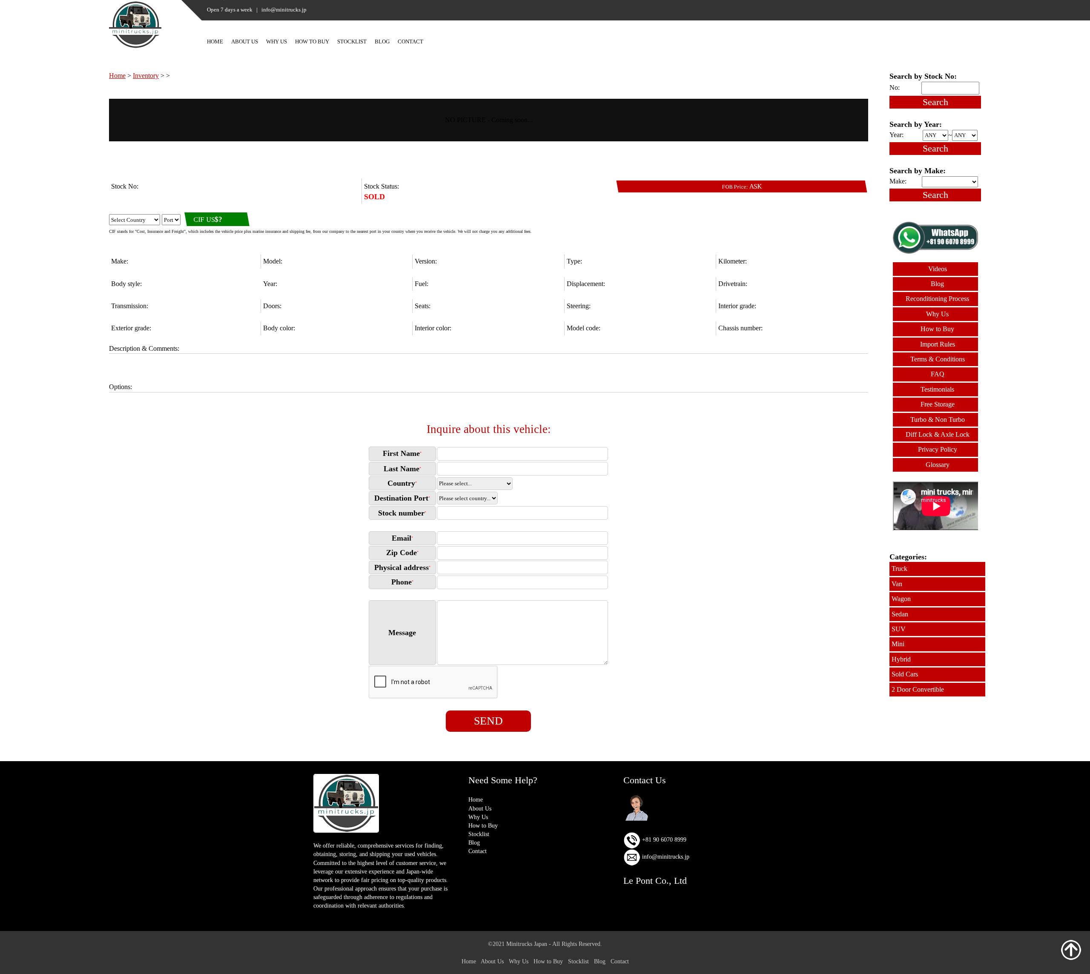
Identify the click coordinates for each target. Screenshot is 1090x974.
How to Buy (937, 328)
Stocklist (478, 834)
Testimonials (937, 389)
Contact (477, 851)
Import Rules (937, 344)
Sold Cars (905, 674)
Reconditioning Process (937, 298)
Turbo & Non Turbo (937, 419)
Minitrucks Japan (526, 943)
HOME (215, 42)
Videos (937, 268)
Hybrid (901, 659)
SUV (899, 629)
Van (897, 583)
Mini (898, 643)
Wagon (901, 598)
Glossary (937, 464)
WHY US (276, 42)
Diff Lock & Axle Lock (938, 434)
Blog (937, 283)
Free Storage (938, 404)
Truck (899, 568)
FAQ (937, 374)
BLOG (382, 42)
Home (117, 75)
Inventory (146, 75)
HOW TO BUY (312, 42)
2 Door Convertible (918, 689)
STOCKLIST (352, 42)
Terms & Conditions (937, 359)
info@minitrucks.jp (664, 856)
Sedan (900, 614)
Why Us (937, 314)
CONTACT (410, 42)
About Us (479, 808)
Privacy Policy (937, 449)
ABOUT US (244, 42)
